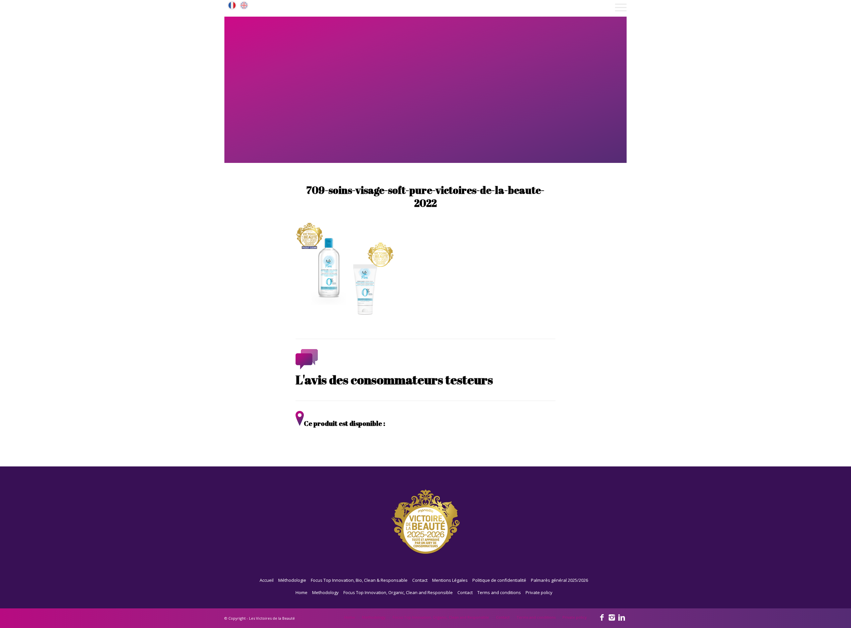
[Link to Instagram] (612, 617)
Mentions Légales (450, 580)
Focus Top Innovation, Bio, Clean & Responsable (359, 580)
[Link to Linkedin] (622, 617)
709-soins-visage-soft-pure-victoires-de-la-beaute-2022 (425, 196)
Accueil (267, 580)
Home (301, 592)
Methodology (325, 592)
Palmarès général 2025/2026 (559, 580)
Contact (419, 580)
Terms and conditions (499, 592)
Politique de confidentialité (499, 580)
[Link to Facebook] (602, 617)
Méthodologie (292, 580)
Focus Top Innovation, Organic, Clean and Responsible (398, 592)
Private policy (539, 592)
